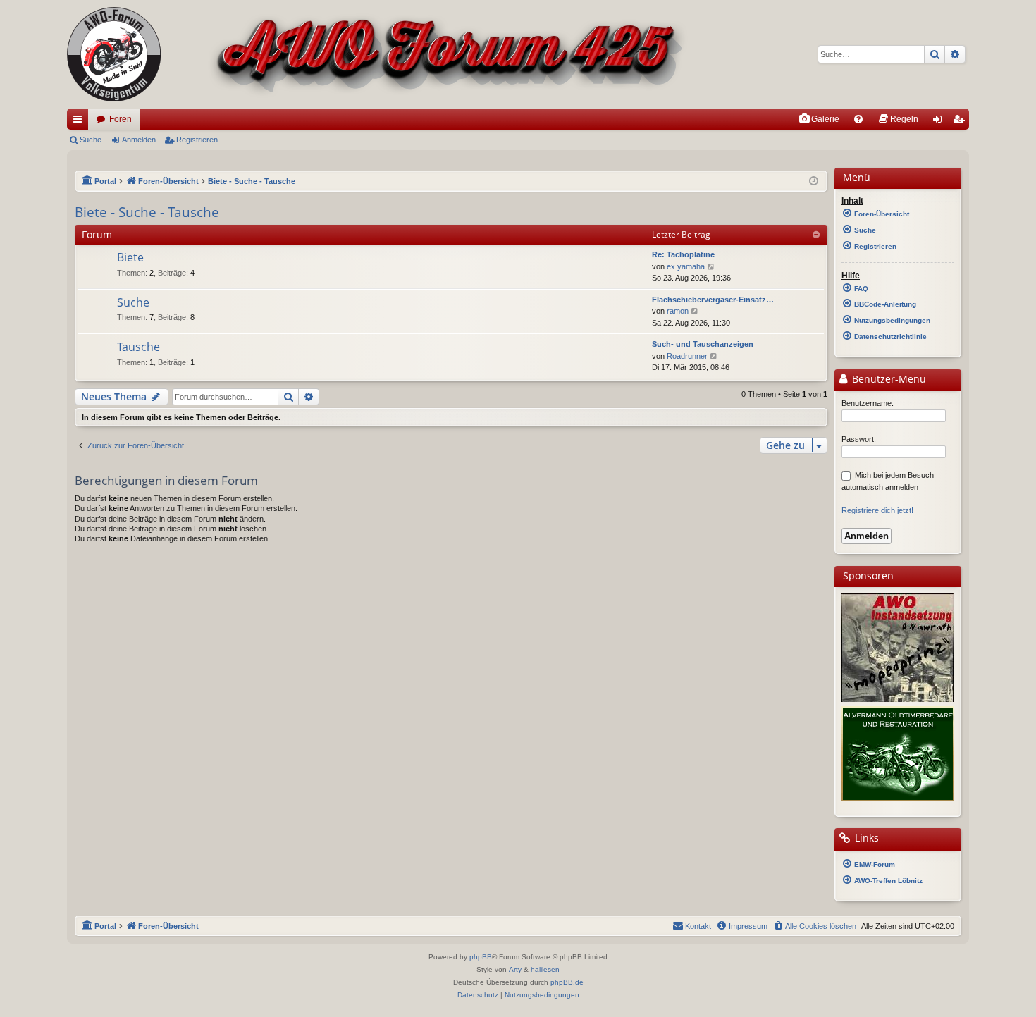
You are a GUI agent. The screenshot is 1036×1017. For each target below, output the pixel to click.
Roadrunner (687, 356)
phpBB (480, 957)
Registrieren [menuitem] (961, 122)
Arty (515, 969)
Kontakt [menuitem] (698, 926)
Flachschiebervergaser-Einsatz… (713, 299)
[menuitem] (819, 119)
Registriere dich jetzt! (877, 510)
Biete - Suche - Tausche (147, 212)
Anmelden (139, 139)
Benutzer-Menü (887, 379)
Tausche (138, 347)
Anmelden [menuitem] (940, 122)
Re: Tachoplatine (683, 254)
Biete (130, 257)
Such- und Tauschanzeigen (702, 344)
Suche (90, 139)
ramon (678, 311)
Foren (120, 119)
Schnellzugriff (80, 122)
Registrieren (197, 139)
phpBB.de (567, 982)
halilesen (545, 969)
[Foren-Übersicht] (377, 54)
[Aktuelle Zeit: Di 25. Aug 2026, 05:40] (813, 181)
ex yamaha (686, 266)
